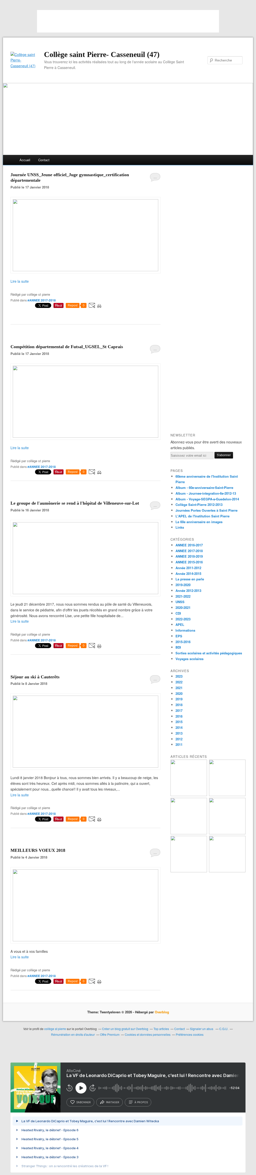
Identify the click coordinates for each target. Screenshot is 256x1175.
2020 (179, 693)
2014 (179, 727)
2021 (179, 687)
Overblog (162, 1012)
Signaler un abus (202, 1029)
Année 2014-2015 (188, 573)
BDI (178, 647)
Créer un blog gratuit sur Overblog (125, 1029)
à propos (141, 1102)
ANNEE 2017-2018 (189, 550)
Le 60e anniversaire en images (199, 521)
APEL (180, 624)
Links (180, 527)
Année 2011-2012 (188, 567)
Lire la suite (19, 281)
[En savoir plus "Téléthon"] (188, 833)
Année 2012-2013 (188, 590)
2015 (179, 721)
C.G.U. (223, 1029)
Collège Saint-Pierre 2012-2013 (199, 504)
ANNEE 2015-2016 (189, 562)
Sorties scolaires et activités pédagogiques (209, 653)
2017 (179, 710)
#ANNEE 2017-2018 (42, 300)
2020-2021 (183, 607)
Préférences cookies (190, 1034)
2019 (179, 699)
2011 (179, 744)
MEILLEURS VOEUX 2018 (37, 850)
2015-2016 (183, 641)
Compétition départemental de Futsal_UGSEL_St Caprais (66, 346)
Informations (185, 630)
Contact (44, 159)
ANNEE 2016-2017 (189, 545)
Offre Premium (110, 1034)
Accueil (25, 159)
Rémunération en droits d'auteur (73, 1034)
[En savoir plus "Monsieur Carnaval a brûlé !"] (188, 794)
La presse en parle (190, 579)
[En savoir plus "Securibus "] (188, 871)
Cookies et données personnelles (147, 1034)
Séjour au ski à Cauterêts (35, 676)
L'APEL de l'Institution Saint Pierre (203, 516)
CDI (178, 613)
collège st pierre (55, 1029)
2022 (179, 682)
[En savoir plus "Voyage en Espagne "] (227, 833)
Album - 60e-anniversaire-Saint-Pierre (204, 487)
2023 (179, 676)
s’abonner (83, 1102)
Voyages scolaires (190, 658)
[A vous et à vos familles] (85, 939)
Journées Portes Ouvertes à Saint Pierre (207, 510)
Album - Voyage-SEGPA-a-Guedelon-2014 (207, 499)
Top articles (161, 1029)
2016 (179, 716)
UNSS (180, 601)
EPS (179, 636)
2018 (179, 704)
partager (112, 1102)
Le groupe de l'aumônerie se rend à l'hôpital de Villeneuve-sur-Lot (74, 503)
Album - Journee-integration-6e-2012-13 (206, 493)
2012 (179, 739)
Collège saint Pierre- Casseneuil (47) (102, 54)
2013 (179, 733)
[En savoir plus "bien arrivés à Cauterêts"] (227, 794)
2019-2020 (183, 584)
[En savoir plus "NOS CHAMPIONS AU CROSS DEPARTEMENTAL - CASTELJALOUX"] (227, 871)
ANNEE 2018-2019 (189, 556)
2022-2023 (183, 619)
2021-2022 (183, 596)
